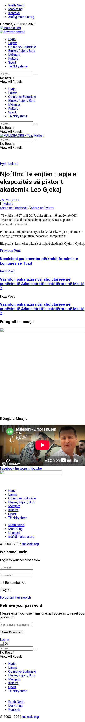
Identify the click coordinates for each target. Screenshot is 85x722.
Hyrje (12, 39)
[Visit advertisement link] (12, 32)
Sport (12, 62)
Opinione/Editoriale (22, 47)
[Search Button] (35, 74)
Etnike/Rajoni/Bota (21, 51)
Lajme (12, 43)
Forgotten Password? (15, 597)
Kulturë (13, 59)
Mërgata (14, 55)
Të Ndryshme (17, 66)
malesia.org (30, 544)
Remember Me (15, 583)
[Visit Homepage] (10, 28)
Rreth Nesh (16, 5)
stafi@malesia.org (21, 17)
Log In (4, 640)
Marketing (15, 9)
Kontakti (14, 13)
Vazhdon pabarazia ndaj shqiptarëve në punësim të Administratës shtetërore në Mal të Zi (42, 309)
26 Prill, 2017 (9, 200)
